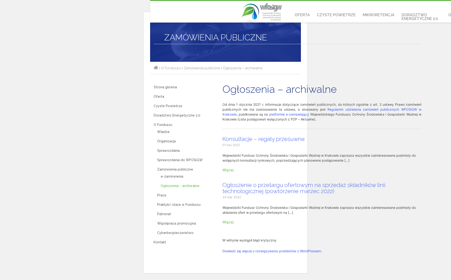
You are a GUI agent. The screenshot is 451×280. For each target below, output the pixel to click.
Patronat (164, 214)
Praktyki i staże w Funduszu (179, 204)
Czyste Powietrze (336, 15)
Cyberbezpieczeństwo (175, 233)
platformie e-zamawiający (289, 114)
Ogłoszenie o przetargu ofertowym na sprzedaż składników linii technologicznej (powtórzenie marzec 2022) (303, 188)
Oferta (302, 15)
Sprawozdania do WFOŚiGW (180, 160)
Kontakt (160, 242)
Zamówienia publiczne (175, 169)
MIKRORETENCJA (378, 15)
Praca (161, 195)
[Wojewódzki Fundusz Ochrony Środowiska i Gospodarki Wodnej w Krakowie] (156, 68)
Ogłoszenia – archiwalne (180, 186)
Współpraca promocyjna (176, 223)
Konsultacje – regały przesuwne (263, 139)
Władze (163, 132)
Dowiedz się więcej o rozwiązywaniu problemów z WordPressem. (272, 251)
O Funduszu (163, 125)
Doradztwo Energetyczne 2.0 (419, 17)
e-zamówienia (172, 176)
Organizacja (166, 141)
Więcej (228, 170)
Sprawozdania (168, 150)
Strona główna (165, 87)
